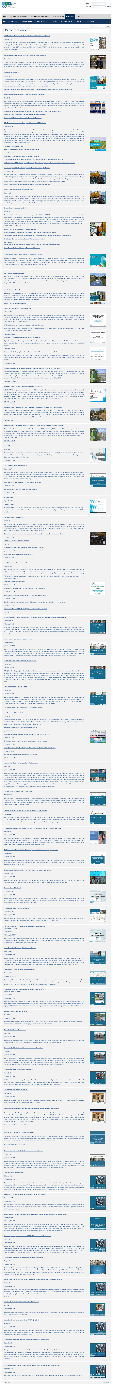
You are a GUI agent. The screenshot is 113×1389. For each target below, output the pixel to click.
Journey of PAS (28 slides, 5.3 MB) (15, 303)
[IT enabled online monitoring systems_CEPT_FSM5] (98, 326)
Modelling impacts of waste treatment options (18, 554)
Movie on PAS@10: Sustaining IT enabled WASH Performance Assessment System (30, 232)
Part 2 (10, 242)
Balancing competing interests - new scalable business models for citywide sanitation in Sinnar (34, 534)
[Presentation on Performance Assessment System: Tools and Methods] (98, 1356)
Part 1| (6, 242)
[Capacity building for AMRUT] (98, 704)
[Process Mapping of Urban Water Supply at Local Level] (98, 1315)
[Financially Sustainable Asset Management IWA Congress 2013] (98, 1005)
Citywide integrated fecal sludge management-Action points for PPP (25, 811)
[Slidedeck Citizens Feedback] (98, 844)
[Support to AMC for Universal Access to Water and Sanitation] (98, 1063)
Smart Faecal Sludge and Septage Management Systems (22, 248)
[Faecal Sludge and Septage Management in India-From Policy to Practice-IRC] (98, 183)
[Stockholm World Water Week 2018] (98, 421)
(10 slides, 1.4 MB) (10, 441)
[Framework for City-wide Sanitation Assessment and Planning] (98, 1166)
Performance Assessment (19, 16)
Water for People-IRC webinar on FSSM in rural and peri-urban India (25, 55)
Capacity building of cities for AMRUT (15, 687)
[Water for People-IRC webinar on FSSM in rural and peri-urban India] (98, 68)
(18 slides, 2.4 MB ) (10, 334)
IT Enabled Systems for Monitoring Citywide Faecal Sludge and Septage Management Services (33, 159)
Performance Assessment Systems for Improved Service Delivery (25, 1194)
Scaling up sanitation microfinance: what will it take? (20, 754)
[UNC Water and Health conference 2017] (98, 486)
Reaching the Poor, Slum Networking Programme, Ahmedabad (23, 1257)
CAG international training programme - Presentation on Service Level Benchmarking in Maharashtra (35, 617)
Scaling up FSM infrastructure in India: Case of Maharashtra (22, 118)
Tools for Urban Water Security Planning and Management (22, 149)
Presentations (27, 21)
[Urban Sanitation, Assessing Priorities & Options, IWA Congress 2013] (98, 963)
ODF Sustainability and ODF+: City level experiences (20, 489)
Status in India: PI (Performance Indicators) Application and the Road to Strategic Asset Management (35, 1214)
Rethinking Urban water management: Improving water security (24, 547)
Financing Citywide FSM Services (14, 581)
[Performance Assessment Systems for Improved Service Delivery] (98, 1209)
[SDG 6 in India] (98, 512)
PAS (9, 5)
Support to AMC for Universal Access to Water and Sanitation (23, 1048)
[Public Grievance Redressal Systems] (98, 1103)
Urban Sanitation (58, 16)
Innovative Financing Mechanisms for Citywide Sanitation (22, 156)
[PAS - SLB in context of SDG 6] (98, 460)
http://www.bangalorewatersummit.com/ (15, 1185)
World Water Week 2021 (11, 72)
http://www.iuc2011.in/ (77, 1204)
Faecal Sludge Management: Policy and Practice (19, 189)
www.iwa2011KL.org (27, 1226)
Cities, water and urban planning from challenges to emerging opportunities (27, 870)
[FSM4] (98, 595)
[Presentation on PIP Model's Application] (98, 921)
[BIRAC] (98, 864)
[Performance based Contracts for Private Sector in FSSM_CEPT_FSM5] (98, 343)
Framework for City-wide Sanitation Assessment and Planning (23, 1151)
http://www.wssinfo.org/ (25, 1334)
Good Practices (42, 21)
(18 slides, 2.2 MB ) (10, 348)
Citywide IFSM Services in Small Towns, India (18, 791)
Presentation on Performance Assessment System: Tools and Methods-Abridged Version (32, 1365)
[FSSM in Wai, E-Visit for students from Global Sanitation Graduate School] (98, 50)
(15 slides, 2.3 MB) (10, 402)
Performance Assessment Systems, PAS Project (19, 969)
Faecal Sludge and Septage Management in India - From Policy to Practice (27, 168)
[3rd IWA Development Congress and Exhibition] (98, 942)
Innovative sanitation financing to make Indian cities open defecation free (27, 734)
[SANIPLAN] (98, 743)
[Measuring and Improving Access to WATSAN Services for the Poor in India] (98, 1251)
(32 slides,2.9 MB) (9, 460)
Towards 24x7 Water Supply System (15, 1011)
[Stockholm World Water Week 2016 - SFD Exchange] (98, 654)
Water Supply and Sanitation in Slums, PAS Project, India (21, 1320)
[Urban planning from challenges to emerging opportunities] (98, 883)
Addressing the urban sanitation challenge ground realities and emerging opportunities (31, 850)
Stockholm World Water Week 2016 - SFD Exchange (20, 661)
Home (5, 16)
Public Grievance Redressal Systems (16, 1090)
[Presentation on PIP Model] (98, 902)
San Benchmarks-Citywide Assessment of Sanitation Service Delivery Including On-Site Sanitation (35, 602)
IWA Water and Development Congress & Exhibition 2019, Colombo (25, 123)
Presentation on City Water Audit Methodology (18, 1069)
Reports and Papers (10, 21)
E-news (54, 21)
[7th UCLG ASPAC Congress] (98, 401)
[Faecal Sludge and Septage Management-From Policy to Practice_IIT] (98, 203)
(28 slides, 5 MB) (9, 420)
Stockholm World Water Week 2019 (15, 208)
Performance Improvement (40, 16)
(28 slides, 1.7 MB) (10, 381)
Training (79, 21)
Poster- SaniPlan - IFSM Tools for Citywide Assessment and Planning (25, 609)
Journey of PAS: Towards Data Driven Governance (20, 229)
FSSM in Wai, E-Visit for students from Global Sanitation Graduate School (27, 36)
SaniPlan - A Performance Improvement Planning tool (20, 727)
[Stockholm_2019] (98, 235)
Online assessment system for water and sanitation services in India (25, 741)
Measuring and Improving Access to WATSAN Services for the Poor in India (27, 1236)
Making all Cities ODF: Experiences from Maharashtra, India (22, 482)
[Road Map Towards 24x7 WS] (98, 1025)
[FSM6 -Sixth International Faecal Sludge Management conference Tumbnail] (98, 113)
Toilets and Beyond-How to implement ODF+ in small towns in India (25, 595)
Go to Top (6, 1382)
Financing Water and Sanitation (14, 1173)
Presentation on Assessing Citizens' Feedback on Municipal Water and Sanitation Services (32, 828)
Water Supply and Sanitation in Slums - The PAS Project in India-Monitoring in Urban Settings (33, 1279)
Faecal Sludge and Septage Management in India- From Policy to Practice (27, 184)
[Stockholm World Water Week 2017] (98, 545)
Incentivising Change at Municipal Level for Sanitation (21, 763)
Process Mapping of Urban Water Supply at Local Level (21, 1302)
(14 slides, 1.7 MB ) (10, 363)
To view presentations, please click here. (16, 1125)
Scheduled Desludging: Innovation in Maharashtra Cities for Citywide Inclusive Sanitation (32, 244)
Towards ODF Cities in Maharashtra (15, 1030)
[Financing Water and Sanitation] (98, 1188)
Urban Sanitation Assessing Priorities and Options (20, 948)
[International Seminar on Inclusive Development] (98, 267)
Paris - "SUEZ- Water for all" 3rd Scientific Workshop (18, 639)
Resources (70, 16)
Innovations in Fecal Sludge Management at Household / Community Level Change (30, 748)
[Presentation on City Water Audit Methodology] (98, 1084)
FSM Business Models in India (13, 146)
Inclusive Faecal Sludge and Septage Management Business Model (25, 114)
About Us (79, 16)
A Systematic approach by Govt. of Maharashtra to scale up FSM (24, 588)
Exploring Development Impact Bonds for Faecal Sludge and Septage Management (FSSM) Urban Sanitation (37, 235)
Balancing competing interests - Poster (16, 541)
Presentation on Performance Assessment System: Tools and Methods (26, 1339)
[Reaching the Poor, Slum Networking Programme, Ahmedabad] (98, 1273)
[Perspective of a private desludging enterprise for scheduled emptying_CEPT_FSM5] (98, 360)
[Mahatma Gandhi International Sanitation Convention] (98, 440)
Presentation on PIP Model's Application (16, 908)
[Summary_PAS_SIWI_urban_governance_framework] (98, 88)
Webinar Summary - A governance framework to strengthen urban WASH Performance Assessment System (38, 89)
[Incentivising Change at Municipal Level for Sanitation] (98, 782)
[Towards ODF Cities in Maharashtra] (98, 1043)
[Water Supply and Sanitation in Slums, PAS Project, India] (98, 1335)
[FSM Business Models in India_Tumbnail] (98, 150)
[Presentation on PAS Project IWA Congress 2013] (98, 984)
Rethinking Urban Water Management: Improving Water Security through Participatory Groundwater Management (39, 163)
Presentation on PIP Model (12, 888)
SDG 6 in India (8, 497)
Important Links (66, 21)
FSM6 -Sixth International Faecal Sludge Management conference (24, 94)
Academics (90, 21)
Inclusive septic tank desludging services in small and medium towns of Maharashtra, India (32, 111)
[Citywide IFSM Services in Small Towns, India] (98, 805)
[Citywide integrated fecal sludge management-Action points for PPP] (98, 823)
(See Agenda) (35, 300)
